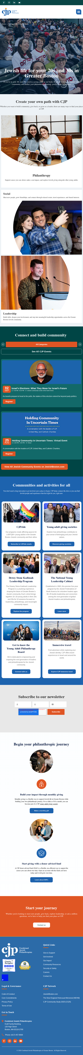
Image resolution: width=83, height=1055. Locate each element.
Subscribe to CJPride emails (21, 544)
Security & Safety (49, 968)
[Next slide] (80, 344)
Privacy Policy (7, 1002)
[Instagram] (9, 1041)
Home (4, 24)
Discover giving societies (62, 544)
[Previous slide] (3, 344)
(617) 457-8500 (17, 1035)
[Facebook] (4, 1041)
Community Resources (52, 964)
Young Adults (24, 24)
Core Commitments (9, 998)
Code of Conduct (8, 994)
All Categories (41, 344)
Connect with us (21, 671)
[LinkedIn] (15, 1041)
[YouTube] (21, 1041)
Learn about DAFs (41, 880)
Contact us (42, 925)
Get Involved (12, 24)
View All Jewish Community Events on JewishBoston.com (34, 467)
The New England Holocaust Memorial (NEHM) (61, 998)
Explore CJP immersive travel (62, 671)
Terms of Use (7, 1006)
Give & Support (49, 953)
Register (9, 402)
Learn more (62, 611)
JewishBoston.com (50, 994)
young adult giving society (49, 804)
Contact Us (47, 976)
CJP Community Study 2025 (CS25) (57, 1002)
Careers (46, 972)
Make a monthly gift (41, 811)
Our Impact (47, 961)
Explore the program (21, 611)
